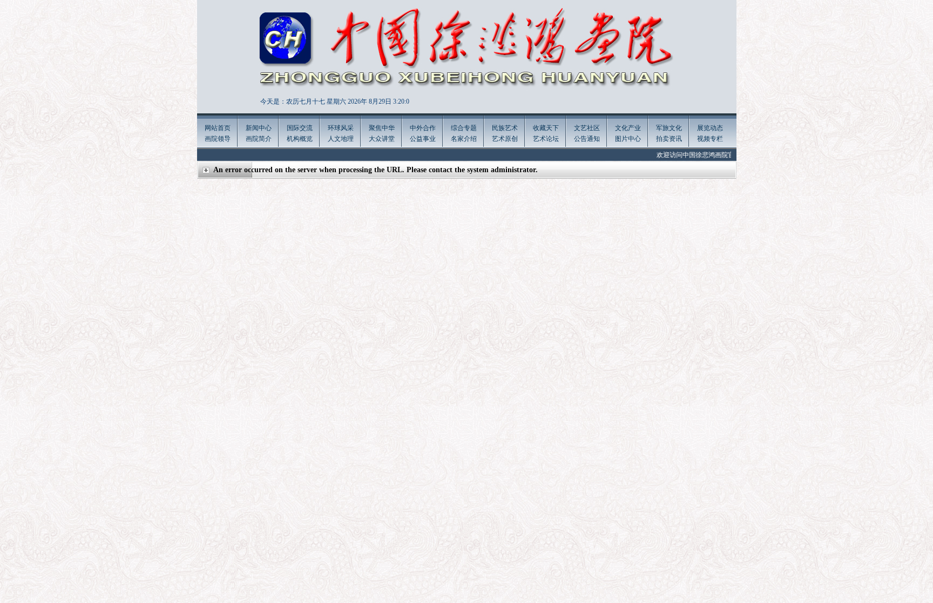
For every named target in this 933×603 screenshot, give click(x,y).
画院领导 (218, 139)
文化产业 (628, 128)
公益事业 (423, 139)
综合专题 (464, 128)
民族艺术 (505, 128)
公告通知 (587, 139)
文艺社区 (587, 128)
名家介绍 (464, 139)
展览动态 (710, 128)
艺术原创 (505, 139)
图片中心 (628, 139)
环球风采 (341, 128)
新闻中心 (259, 128)
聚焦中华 (382, 128)
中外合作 (423, 128)
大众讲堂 (382, 139)
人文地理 (341, 139)
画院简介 (259, 139)
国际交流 (300, 128)
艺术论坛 (546, 139)
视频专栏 (710, 139)
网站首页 (218, 128)
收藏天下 (546, 128)
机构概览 (300, 139)
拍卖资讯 (669, 139)
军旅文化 (669, 128)
